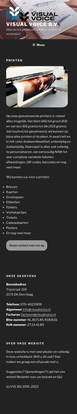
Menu (41, 45)
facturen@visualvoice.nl (38, 315)
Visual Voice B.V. (32, 24)
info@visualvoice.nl (37, 309)
